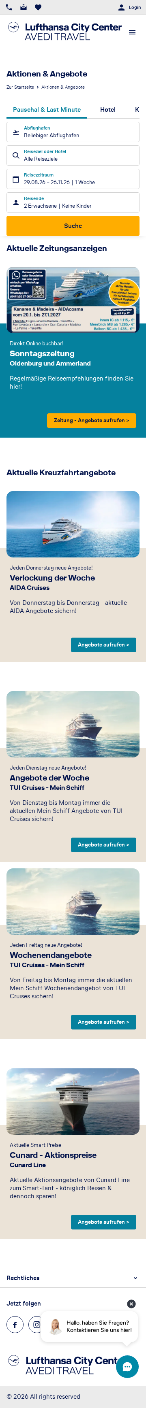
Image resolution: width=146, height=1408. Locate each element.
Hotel (108, 109)
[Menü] (132, 32)
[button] (73, 1278)
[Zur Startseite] (64, 32)
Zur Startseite (20, 87)
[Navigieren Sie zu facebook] (15, 1324)
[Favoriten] (38, 7)
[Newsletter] (23, 7)
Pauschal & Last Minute (47, 109)
